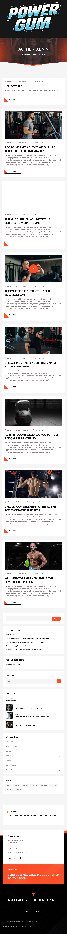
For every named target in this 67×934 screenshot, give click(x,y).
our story (56, 908)
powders (54, 785)
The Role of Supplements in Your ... (27, 725)
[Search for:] (33, 681)
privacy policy (26, 926)
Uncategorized (11, 765)
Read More (12, 99)
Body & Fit (9, 742)
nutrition (44, 785)
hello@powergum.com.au (18, 853)
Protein (8, 756)
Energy (17, 785)
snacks (9, 789)
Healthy (34, 785)
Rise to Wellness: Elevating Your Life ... (29, 708)
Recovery (9, 760)
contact (38, 911)
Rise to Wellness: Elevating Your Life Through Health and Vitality (27, 638)
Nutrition (9, 751)
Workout (9, 770)
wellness (19, 789)
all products (11, 908)
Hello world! (14, 86)
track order (24, 908)
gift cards (45, 908)
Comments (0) (23, 82)
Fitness (25, 785)
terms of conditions (10, 926)
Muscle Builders (11, 746)
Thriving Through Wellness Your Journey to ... (32, 717)
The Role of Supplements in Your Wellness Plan (22, 646)
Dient (8, 785)
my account (35, 908)
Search (56, 618)
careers (29, 911)
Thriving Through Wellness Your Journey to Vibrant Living (25, 642)
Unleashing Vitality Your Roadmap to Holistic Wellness (24, 650)
